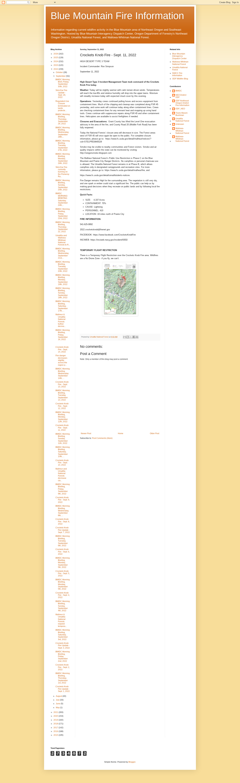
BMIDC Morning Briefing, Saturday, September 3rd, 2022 (63, 635)
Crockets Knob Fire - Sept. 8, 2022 (63, 521)
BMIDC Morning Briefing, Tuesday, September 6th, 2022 (63, 541)
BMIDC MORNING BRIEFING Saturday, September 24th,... (62, 199)
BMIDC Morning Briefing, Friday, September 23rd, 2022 (63, 214)
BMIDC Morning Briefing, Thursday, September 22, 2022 (63, 227)
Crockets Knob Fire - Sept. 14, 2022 (62, 349)
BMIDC (179, 91)
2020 (56, 716)
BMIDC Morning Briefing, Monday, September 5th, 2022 (63, 563)
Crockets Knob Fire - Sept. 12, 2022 (62, 406)
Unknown (180, 124)
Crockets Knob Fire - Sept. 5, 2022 (63, 573)
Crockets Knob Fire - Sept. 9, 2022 (63, 499)
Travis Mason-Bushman (182, 114)
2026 (56, 54)
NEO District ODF (181, 96)
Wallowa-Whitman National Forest (180, 63)
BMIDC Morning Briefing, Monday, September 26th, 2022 (63, 159)
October (59, 72)
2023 (56, 65)
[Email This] (124, 337)
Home (120, 433)
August (59, 696)
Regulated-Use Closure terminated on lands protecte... (63, 106)
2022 (56, 69)
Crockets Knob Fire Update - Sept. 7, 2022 (63, 530)
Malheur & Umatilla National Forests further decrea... (61, 320)
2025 (56, 57)
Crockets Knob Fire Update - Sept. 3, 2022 (63, 645)
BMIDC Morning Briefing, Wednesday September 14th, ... (63, 373)
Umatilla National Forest (182, 119)
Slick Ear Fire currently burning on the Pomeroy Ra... (62, 172)
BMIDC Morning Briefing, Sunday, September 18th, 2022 (63, 293)
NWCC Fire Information (177, 74)
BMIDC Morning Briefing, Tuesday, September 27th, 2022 (63, 145)
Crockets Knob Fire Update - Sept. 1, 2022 (63, 688)
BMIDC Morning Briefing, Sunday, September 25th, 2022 (63, 185)
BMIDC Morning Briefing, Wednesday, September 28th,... (63, 132)
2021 (56, 712)
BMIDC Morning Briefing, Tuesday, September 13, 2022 (63, 395)
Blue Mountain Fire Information (117, 15)
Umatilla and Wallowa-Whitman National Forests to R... (63, 240)
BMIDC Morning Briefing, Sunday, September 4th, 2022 (63, 606)
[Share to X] (130, 337)
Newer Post (86, 433)
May (58, 707)
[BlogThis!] (127, 337)
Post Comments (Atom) (102, 438)
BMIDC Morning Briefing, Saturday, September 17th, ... (63, 306)
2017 (56, 727)
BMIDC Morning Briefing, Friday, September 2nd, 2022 (63, 656)
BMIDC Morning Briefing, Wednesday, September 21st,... (63, 253)
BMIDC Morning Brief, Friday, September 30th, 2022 (63, 83)
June (58, 704)
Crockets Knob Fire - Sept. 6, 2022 (63, 551)
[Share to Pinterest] (137, 337)
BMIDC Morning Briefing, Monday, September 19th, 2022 (63, 280)
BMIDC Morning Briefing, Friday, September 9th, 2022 (63, 489)
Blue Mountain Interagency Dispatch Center (179, 56)
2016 (56, 731)
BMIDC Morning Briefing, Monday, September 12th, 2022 (63, 417)
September (61, 76)
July (58, 700)
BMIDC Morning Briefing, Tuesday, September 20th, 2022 (63, 266)
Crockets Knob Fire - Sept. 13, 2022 (62, 384)
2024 (56, 61)
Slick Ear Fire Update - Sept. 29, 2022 (61, 93)
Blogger (131, 762)
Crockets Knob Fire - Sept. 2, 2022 (63, 667)
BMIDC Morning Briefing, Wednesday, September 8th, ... (63, 511)
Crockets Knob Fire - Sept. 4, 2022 (63, 595)
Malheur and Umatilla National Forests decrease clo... (61, 475)
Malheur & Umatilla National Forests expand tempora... (61, 620)
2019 (56, 720)
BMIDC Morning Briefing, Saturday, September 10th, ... (63, 452)
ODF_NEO (180, 109)
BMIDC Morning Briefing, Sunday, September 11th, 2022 (63, 439)
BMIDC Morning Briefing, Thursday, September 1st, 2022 (63, 678)
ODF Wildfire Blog (180, 79)
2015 (56, 735)
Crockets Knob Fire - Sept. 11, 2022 (62, 427)
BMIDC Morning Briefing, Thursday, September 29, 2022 (63, 119)
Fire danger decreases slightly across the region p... (61, 360)
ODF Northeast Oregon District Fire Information (182, 103)
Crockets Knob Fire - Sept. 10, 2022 (62, 462)
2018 (56, 724)
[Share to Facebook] (134, 337)
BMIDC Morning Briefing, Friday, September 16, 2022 (63, 335)
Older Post (154, 433)
